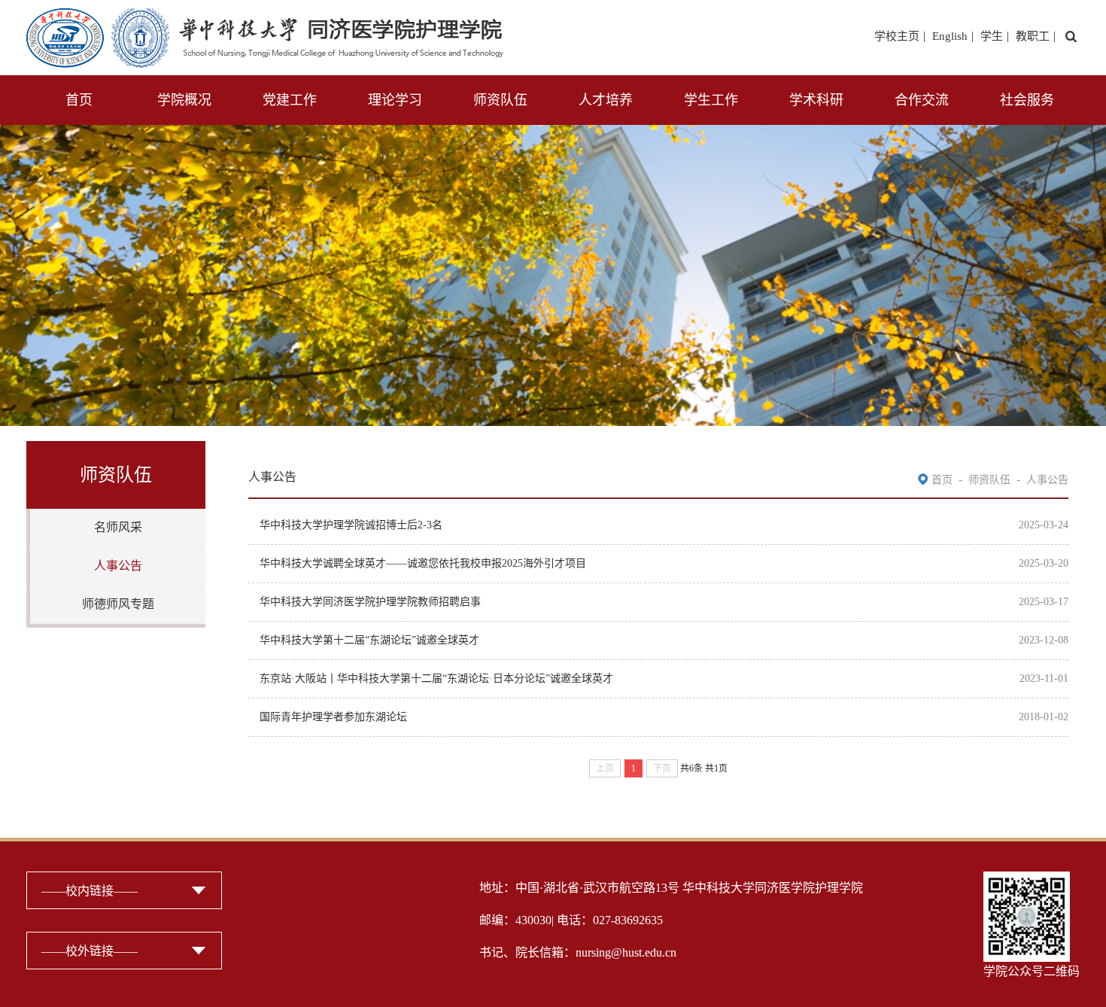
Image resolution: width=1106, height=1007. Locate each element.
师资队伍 (500, 100)
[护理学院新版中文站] (264, 17)
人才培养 (606, 100)
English (950, 36)
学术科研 (816, 100)
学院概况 (184, 100)
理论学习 (395, 100)
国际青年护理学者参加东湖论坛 (333, 717)
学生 (991, 36)
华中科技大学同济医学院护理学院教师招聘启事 (370, 601)
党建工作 (290, 100)
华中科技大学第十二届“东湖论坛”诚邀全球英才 (369, 640)
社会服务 (1027, 100)
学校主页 (896, 36)
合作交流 (922, 100)
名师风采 (118, 527)
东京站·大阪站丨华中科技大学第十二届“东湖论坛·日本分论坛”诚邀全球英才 (436, 678)
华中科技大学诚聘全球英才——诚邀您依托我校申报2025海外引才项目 (423, 563)
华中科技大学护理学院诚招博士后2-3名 (351, 525)
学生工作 (711, 100)
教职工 (1033, 36)
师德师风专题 (118, 604)
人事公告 (118, 565)
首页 (79, 100)
